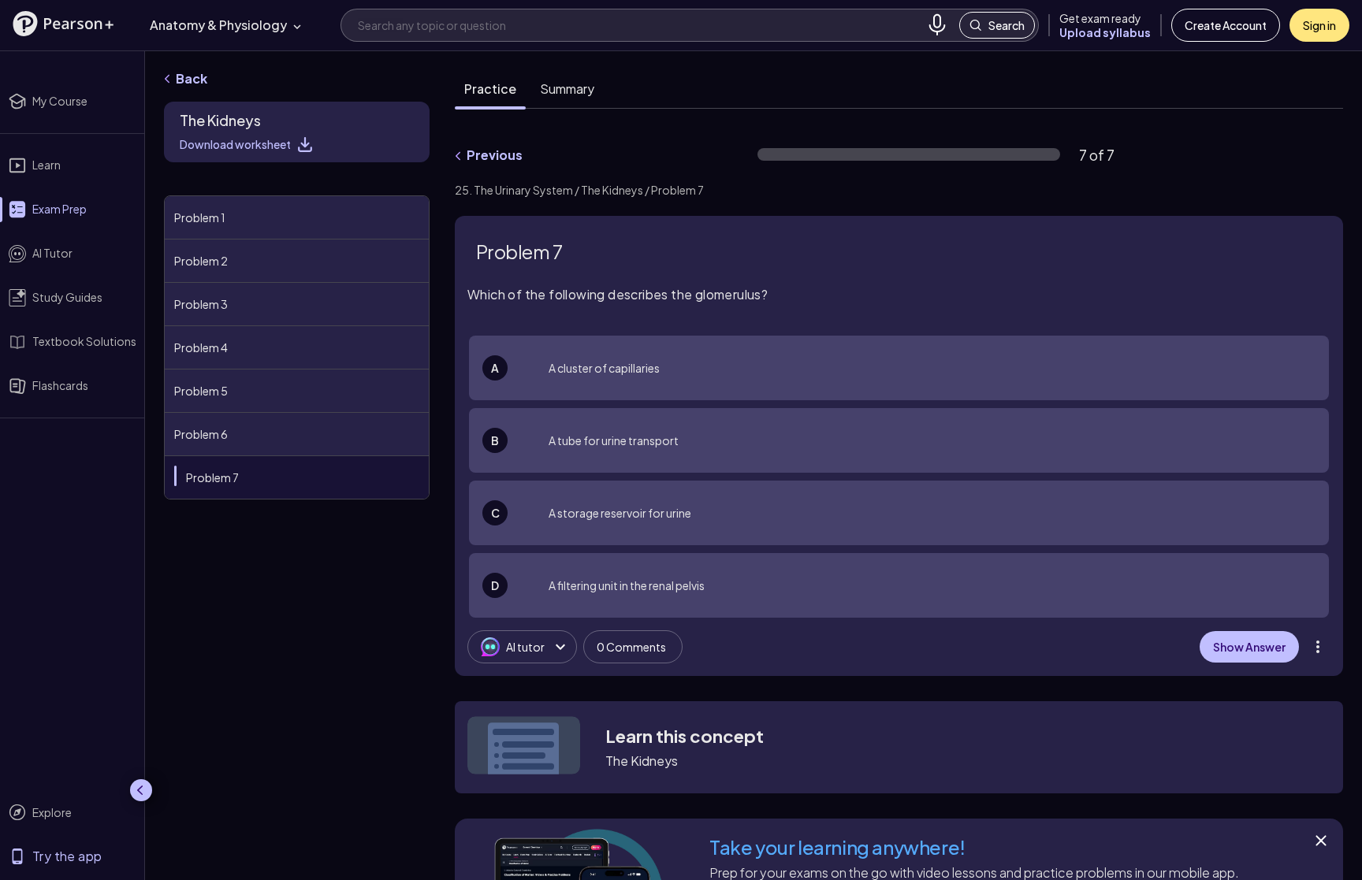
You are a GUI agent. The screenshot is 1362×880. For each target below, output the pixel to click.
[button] (63, 23)
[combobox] (639, 25)
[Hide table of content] (426, 179)
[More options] (1317, 646)
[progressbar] (908, 154)
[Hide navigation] (141, 790)
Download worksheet (235, 144)
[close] (1019, 828)
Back (191, 78)
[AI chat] (1296, 828)
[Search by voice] (937, 25)
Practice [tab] (490, 88)
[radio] (899, 368)
